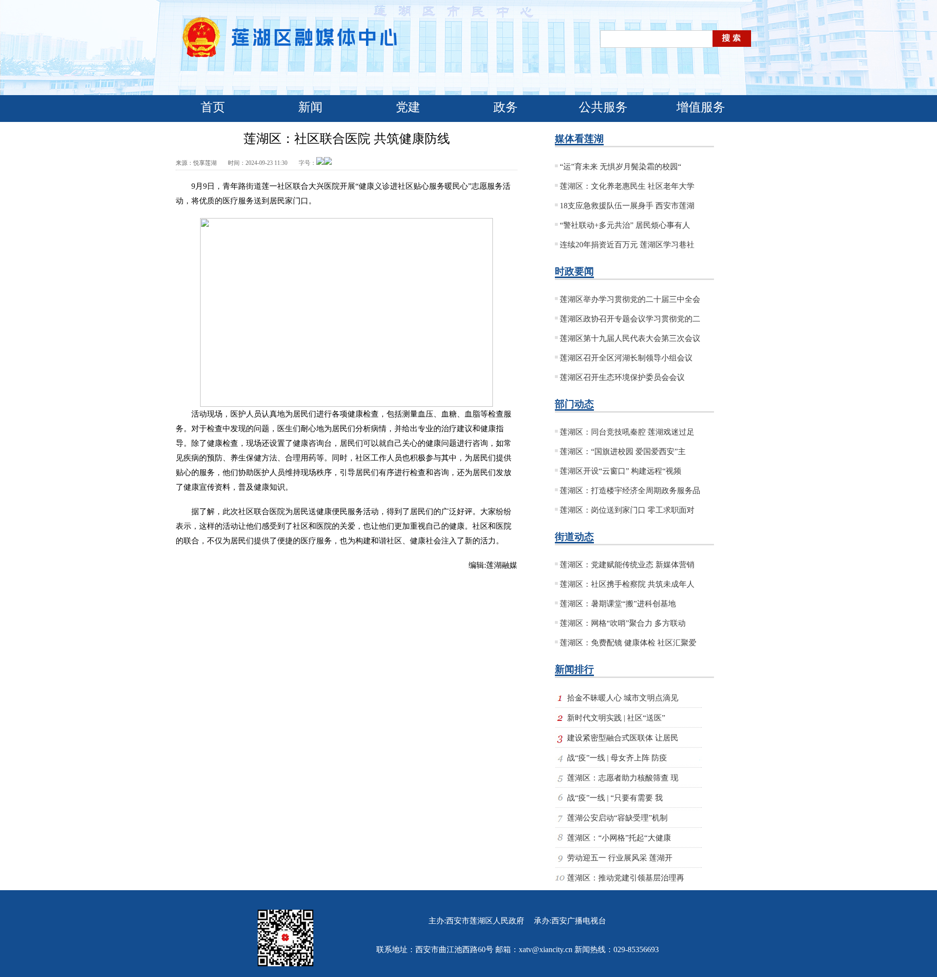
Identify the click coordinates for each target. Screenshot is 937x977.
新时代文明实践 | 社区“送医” (616, 718)
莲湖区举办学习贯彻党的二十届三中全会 (630, 299)
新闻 (310, 107)
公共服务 (603, 107)
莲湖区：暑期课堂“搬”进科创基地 (618, 603)
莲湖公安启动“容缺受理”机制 (617, 818)
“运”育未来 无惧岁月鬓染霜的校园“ (620, 166)
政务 (505, 107)
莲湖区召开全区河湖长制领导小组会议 (626, 358)
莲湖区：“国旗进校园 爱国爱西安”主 (623, 451)
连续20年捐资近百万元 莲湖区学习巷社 (627, 244)
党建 (408, 107)
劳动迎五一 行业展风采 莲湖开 (619, 858)
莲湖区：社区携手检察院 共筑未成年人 (627, 584)
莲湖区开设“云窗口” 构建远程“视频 (620, 471)
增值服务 (700, 107)
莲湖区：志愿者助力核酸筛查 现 (622, 778)
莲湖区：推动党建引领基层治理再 (625, 878)
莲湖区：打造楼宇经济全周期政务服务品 (630, 490)
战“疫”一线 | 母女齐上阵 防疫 (617, 758)
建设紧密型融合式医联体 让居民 (622, 738)
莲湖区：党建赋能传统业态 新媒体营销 (627, 564)
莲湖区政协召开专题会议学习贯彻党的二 (630, 319)
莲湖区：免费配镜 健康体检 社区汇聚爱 (628, 642)
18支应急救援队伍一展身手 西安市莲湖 (627, 205)
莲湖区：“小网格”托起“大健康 (619, 838)
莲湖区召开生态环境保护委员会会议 (622, 377)
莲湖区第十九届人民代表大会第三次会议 (630, 338)
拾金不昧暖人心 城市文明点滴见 (622, 698)
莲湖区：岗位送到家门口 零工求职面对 (627, 510)
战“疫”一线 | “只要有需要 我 (615, 798)
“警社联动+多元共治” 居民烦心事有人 (625, 225)
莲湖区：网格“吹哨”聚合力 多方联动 (623, 623)
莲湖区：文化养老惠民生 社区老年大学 (627, 186)
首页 (213, 107)
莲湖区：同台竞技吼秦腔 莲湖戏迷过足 (627, 432)
